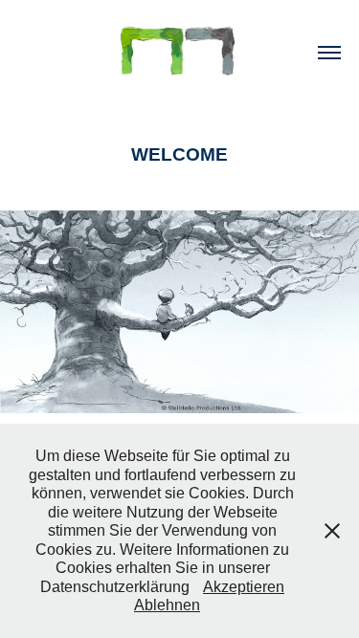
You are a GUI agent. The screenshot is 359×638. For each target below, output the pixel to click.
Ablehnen (167, 605)
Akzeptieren (243, 587)
